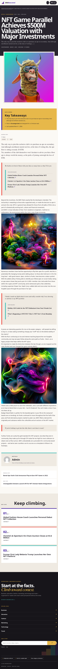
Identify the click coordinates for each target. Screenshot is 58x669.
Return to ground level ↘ (8, 599)
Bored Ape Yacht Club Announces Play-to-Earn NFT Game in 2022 (25, 475)
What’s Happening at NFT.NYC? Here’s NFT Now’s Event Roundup (30, 315)
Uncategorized (8, 8)
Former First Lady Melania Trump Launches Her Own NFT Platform (27, 186)
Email (11, 139)
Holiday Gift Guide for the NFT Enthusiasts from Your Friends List (30, 309)
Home (2, 8)
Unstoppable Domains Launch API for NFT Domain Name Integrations (27, 484)
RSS (7, 647)
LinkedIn (4, 139)
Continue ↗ (6, 521)
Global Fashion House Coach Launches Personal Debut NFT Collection (27, 176)
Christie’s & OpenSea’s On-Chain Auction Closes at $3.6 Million (29, 181)
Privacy (3, 647)
